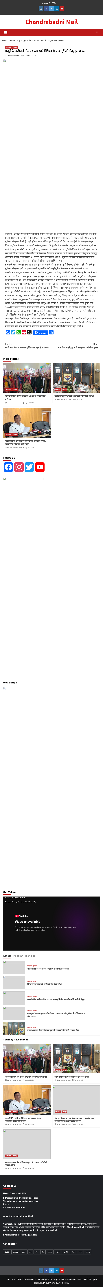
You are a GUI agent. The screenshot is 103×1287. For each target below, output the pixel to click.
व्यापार (80, 1252)
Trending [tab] (30, 955)
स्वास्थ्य (88, 1252)
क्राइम (23, 1252)
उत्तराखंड (8, 47)
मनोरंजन (58, 1252)
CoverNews (49, 1282)
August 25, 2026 (29, 403)
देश (43, 1252)
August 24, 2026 (78, 1124)
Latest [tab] (7, 955)
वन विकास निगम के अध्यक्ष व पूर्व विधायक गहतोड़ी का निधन (27, 346)
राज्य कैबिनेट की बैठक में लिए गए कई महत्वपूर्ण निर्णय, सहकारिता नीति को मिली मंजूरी (25, 443)
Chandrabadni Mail (51, 22)
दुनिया (36, 1252)
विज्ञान (73, 1252)
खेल (30, 1252)
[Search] (96, 32)
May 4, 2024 (31, 56)
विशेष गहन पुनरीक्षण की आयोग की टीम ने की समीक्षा (74, 396)
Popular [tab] (18, 955)
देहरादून (15, 47)
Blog (7, 1252)
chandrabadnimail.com (16, 56)
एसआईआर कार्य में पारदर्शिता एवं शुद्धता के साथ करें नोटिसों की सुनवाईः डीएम (53, 1030)
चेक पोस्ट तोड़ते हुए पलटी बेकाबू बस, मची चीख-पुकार (78, 346)
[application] (51, 924)
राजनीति (66, 1252)
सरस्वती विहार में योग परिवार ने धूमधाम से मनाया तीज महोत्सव (48, 968)
